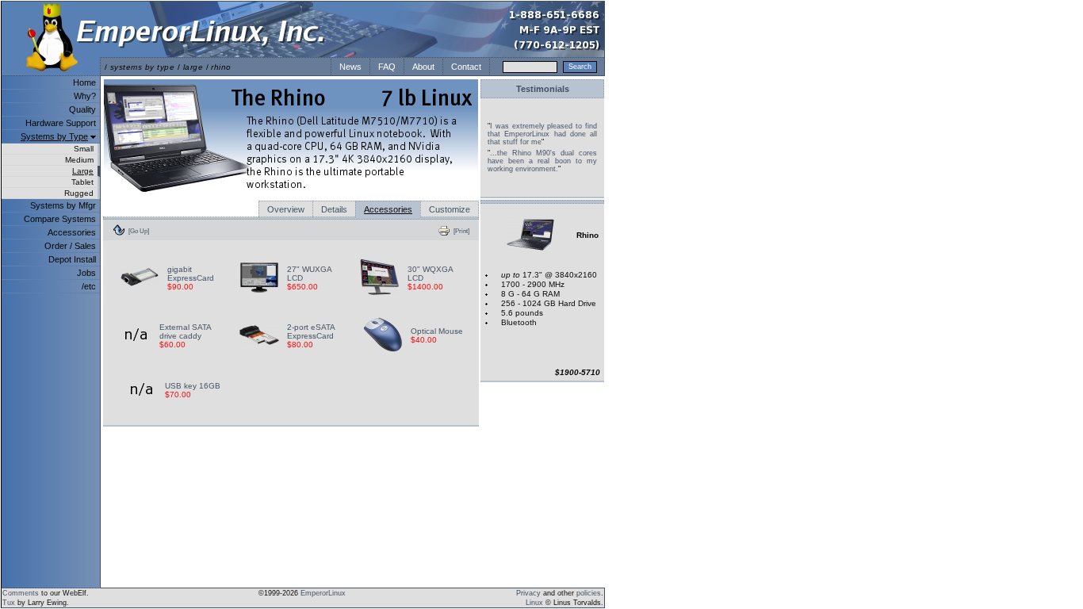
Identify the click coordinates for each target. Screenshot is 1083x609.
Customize (449, 209)
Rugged (79, 193)
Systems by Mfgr (63, 205)
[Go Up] (138, 231)
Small (84, 148)
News (350, 66)
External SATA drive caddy (185, 331)
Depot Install (72, 259)
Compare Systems (60, 219)
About (423, 66)
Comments (20, 593)
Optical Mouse (437, 331)
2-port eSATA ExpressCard (311, 331)
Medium (79, 159)
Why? (85, 96)
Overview (285, 209)
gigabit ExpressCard (190, 273)
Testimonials (542, 89)
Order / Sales (70, 246)
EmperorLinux (323, 593)
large (193, 67)
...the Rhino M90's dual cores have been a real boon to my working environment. (542, 161)
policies (588, 593)
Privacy (528, 593)
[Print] (461, 231)
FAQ (387, 66)
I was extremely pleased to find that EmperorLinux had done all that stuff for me (542, 134)
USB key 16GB (192, 385)
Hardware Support (60, 123)
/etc (89, 286)
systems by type (142, 67)
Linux (534, 603)
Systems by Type (54, 136)
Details (334, 209)
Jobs (86, 273)
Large (83, 171)
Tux (8, 603)
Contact (466, 66)
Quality (82, 109)
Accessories (72, 232)
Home (84, 82)
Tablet (82, 182)
